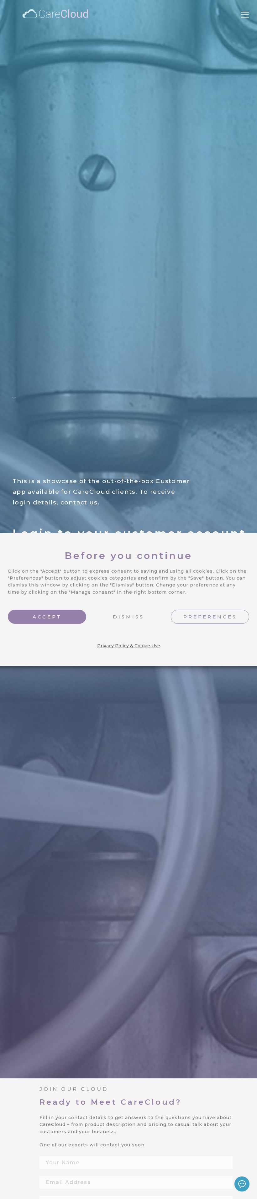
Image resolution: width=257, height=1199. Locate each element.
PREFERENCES (210, 617)
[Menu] (245, 15)
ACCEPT (47, 617)
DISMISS (128, 617)
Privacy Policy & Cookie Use (128, 646)
